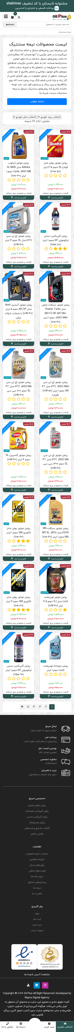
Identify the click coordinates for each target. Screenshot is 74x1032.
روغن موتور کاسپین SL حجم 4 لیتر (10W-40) (18, 457)
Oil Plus (28, 993)
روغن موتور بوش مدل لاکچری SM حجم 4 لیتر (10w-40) (18, 601)
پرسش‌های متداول (37, 882)
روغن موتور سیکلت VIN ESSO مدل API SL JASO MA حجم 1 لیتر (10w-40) (55, 533)
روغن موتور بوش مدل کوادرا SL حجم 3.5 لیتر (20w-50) (55, 167)
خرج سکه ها (37, 876)
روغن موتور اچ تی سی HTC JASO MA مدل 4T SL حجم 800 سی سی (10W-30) (19, 389)
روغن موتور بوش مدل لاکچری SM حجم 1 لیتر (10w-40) (18, 533)
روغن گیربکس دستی (37, 816)
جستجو (10, 24)
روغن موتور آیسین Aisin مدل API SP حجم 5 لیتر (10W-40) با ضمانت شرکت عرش (19, 311)
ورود (37, 913)
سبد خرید (49, 1027)
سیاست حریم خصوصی (37, 853)
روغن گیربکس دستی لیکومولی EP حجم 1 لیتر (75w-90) (19, 670)
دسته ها (21, 1027)
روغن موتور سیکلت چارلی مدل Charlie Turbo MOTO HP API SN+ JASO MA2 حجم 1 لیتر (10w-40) (56, 313)
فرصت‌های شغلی (37, 870)
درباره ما (37, 888)
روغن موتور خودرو (37, 805)
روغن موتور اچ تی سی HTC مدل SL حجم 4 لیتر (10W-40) (18, 240)
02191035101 (51, 763)
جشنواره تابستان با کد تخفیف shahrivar (37, 3)
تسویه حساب (37, 930)
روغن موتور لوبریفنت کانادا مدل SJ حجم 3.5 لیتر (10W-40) (55, 601)
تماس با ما (7, 1027)
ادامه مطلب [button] (37, 102)
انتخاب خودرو (64, 1027)
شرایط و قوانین (37, 859)
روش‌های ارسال (37, 865)
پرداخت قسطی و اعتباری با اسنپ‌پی (34, 8)
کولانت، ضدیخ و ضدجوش (37, 828)
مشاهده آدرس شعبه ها (37, 974)
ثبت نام (37, 919)
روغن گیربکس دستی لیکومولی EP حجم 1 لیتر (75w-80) (56, 240)
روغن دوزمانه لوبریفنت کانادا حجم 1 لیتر (55, 668)
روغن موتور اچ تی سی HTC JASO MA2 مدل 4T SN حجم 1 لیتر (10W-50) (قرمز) (55, 389)
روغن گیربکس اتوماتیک (37, 811)
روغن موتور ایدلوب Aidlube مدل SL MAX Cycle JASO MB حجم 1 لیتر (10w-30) (18, 169)
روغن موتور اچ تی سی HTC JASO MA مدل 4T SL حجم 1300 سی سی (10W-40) (56, 462)
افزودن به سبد (57, 197)
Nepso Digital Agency (37, 997)
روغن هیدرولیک (37, 822)
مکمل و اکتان (37, 834)
